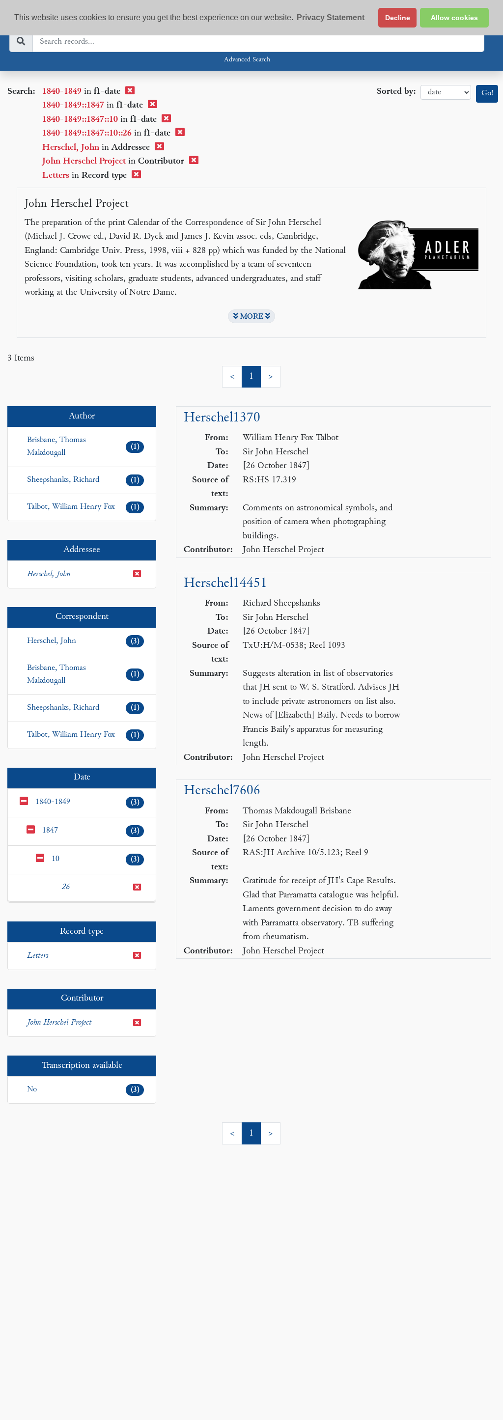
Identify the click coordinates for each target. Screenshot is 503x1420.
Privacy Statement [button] (330, 17)
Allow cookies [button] (454, 18)
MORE (251, 317)
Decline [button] (397, 18)
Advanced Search (247, 59)
